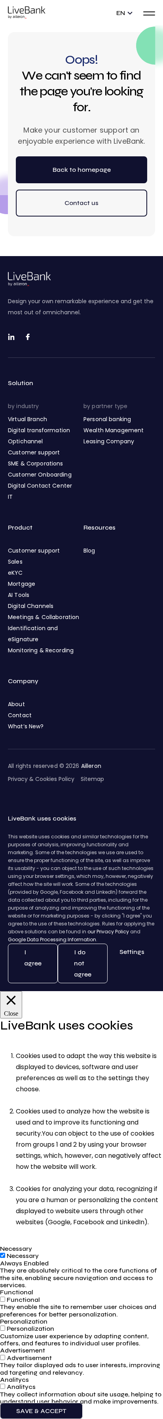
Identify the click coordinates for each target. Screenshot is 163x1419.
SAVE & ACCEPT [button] (41, 1411)
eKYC (15, 573)
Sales (15, 562)
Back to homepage (82, 169)
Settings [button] (131, 951)
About (16, 704)
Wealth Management (113, 430)
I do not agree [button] (82, 963)
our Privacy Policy (108, 931)
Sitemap (92, 779)
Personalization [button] (23, 1321)
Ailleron (91, 766)
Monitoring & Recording (41, 650)
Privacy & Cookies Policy (41, 779)
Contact (20, 715)
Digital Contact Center (40, 486)
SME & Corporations (35, 463)
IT (10, 497)
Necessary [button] (16, 1248)
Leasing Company (108, 441)
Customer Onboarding (40, 475)
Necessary (23, 1255)
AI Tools (18, 595)
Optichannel (25, 441)
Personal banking (107, 419)
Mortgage (21, 584)
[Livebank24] (26, 12)
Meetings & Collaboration (43, 617)
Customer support (34, 452)
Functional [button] (16, 1292)
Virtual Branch (27, 419)
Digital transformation (39, 430)
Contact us (81, 203)
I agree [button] (33, 957)
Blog (89, 551)
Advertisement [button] (22, 1350)
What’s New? (26, 726)
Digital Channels (30, 606)
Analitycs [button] (14, 1379)
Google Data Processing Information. (52, 939)
